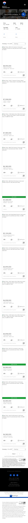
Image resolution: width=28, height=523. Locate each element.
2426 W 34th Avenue (8, 436)
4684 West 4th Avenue (8, 202)
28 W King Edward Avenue (8, 235)
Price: (6, 24)
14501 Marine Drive (8, 302)
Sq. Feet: (17, 29)
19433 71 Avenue (7, 101)
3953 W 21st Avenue (7, 369)
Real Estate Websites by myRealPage (16, 493)
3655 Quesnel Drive (7, 403)
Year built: (5, 29)
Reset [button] (4, 35)
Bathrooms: (21, 24)
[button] (11, 475)
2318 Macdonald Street (8, 269)
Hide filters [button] (16, 35)
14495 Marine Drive (8, 336)
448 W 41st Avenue (8, 68)
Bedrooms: (14, 24)
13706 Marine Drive (8, 135)
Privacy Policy (7, 493)
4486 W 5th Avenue (8, 168)
